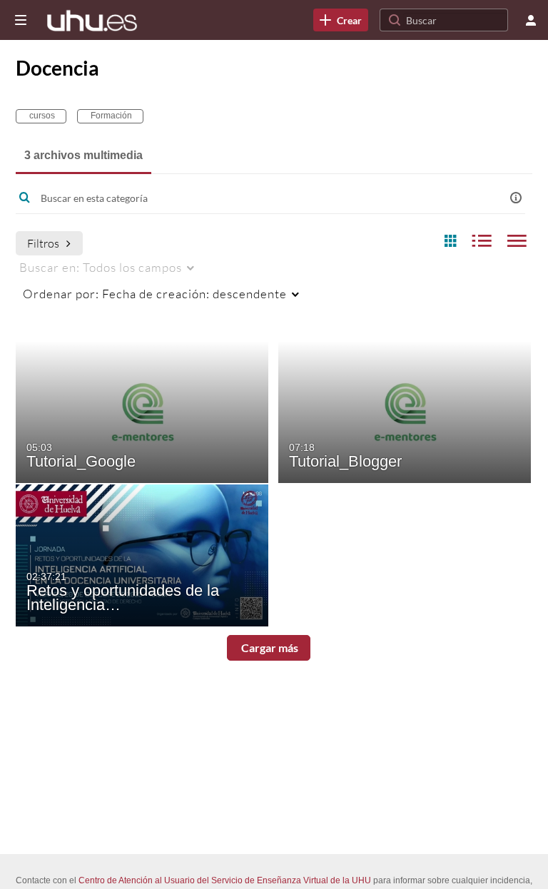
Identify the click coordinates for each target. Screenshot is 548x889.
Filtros (43, 243)
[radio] (450, 241)
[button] (516, 198)
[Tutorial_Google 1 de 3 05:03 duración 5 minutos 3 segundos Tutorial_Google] (142, 411)
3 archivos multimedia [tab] (83, 155)
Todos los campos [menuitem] (100, 267)
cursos (41, 116)
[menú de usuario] (530, 20)
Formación (110, 116)
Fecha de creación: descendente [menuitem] (155, 293)
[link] (340, 20)
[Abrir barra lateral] (21, 20)
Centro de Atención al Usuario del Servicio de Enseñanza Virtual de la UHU (224, 880)
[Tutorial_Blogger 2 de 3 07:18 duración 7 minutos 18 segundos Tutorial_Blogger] (404, 411)
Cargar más (268, 647)
